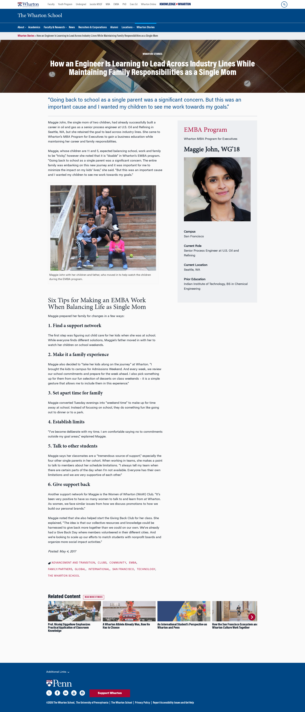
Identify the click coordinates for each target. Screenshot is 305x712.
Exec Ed (133, 4)
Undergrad (81, 4)
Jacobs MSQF (96, 4)
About (21, 27)
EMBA (116, 4)
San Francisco (123, 569)
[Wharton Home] (28, 4)
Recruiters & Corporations (92, 27)
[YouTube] (74, 693)
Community (117, 563)
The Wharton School (64, 576)
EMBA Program (205, 130)
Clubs (102, 563)
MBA (108, 4)
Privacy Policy (142, 702)
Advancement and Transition (73, 563)
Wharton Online (148, 4)
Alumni (114, 27)
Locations (127, 27)
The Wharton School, (64, 702)
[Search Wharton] (284, 4)
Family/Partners (60, 569)
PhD (124, 4)
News (72, 27)
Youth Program (65, 4)
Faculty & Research (54, 27)
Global (80, 569)
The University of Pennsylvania (92, 702)
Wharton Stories (146, 27)
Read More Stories (94, 597)
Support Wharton (110, 693)
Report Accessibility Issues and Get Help (173, 702)
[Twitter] (49, 693)
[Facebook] (57, 693)
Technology (146, 569)
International (99, 569)
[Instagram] (82, 693)
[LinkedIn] (65, 693)
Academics (34, 27)
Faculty (51, 4)
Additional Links (56, 672)
